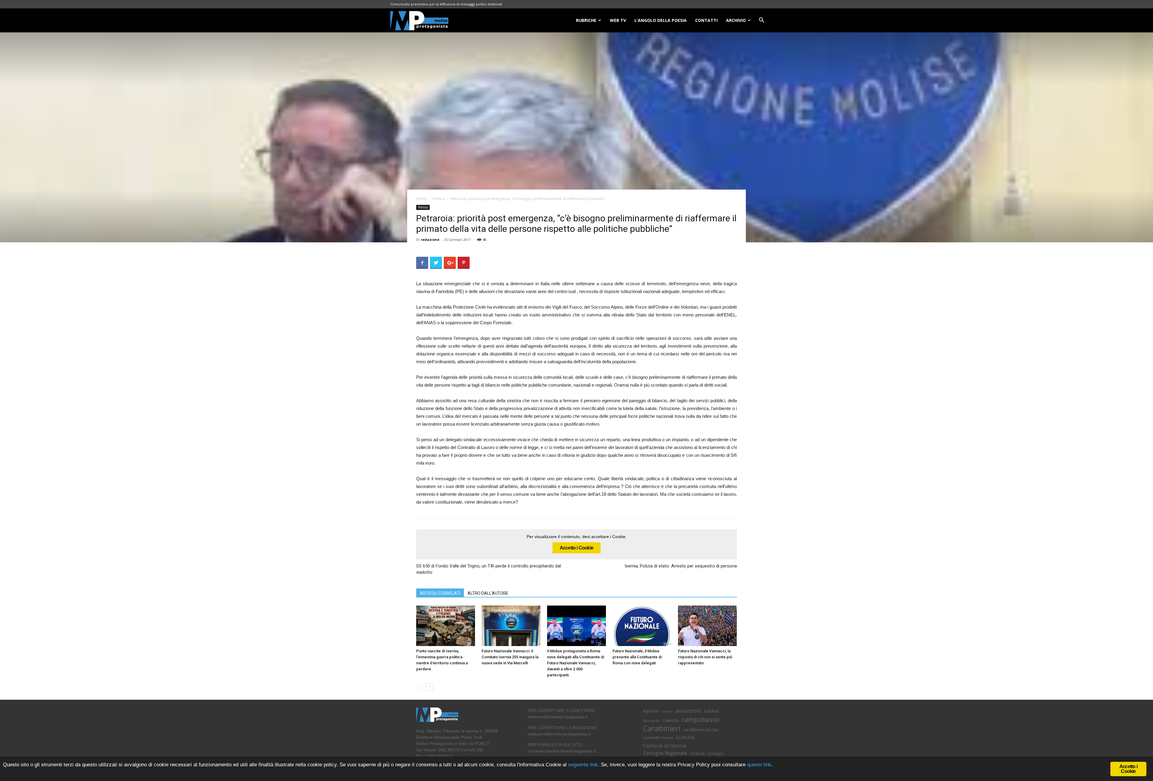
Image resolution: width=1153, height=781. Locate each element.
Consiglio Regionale (665, 753)
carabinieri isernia (700, 729)
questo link (758, 765)
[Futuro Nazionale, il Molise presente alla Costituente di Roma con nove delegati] (642, 626)
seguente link (583, 765)
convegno (715, 753)
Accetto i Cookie (576, 547)
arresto (667, 711)
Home (421, 198)
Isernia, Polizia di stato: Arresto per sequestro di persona (681, 566)
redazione (430, 239)
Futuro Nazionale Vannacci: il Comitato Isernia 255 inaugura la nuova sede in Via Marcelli (510, 657)
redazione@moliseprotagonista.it (559, 734)
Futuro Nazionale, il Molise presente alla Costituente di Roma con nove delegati (637, 657)
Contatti (706, 20)
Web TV (618, 20)
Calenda (671, 720)
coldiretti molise (658, 737)
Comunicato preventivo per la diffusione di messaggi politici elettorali (446, 4)
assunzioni (688, 711)
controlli (697, 753)
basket (711, 711)
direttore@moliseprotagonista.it (557, 716)
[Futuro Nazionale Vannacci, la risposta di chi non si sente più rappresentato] (707, 626)
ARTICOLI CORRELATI (440, 593)
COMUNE (685, 737)
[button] (761, 21)
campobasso (700, 719)
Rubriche (586, 20)
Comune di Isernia (664, 745)
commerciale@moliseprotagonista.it (562, 751)
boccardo (651, 720)
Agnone (650, 711)
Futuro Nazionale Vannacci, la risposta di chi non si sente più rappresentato (705, 657)
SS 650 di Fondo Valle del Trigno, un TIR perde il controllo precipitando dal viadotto (488, 569)
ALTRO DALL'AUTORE (488, 593)
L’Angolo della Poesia (660, 20)
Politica (438, 198)
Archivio (736, 20)
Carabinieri (661, 728)
